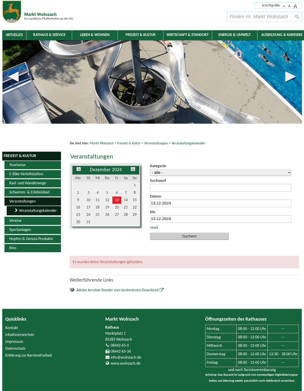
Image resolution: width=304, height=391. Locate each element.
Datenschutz (15, 349)
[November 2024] (78, 170)
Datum (155, 197)
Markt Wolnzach (122, 319)
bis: (153, 212)
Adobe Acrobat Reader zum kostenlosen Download (117, 290)
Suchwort (158, 181)
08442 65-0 (120, 345)
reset (154, 228)
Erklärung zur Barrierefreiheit (28, 355)
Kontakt (11, 328)
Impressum (14, 342)
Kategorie (158, 166)
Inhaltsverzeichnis (19, 335)
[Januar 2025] (133, 170)
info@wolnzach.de (126, 357)
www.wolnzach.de (125, 363)
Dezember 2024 (106, 170)
